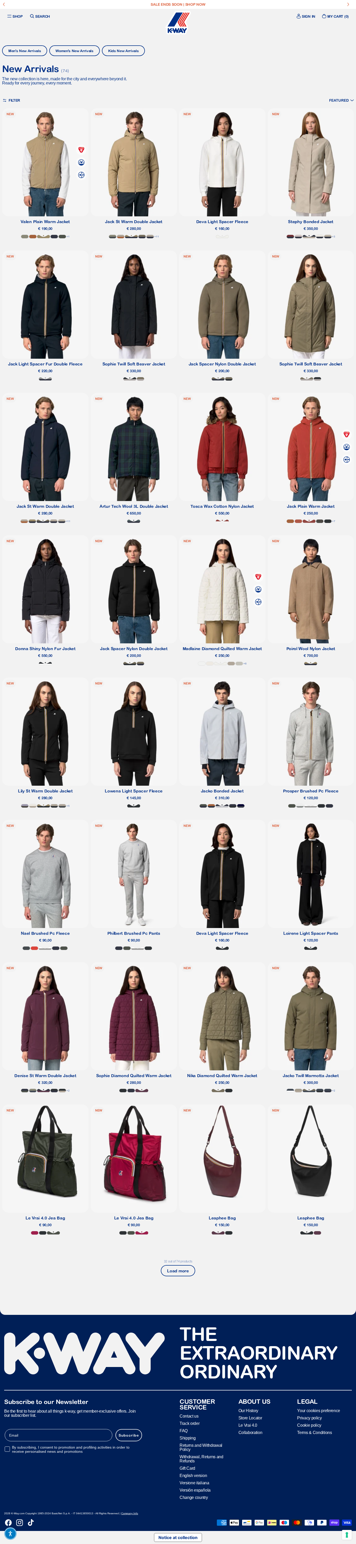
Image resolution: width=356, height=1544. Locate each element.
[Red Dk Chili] (222, 521)
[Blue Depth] (54, 237)
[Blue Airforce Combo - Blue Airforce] (290, 1091)
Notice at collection (178, 1537)
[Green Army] (218, 1091)
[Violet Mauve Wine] (141, 1091)
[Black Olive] (320, 521)
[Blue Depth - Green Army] (142, 237)
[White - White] (202, 664)
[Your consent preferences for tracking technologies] (347, 1535)
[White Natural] (222, 237)
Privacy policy (309, 1418)
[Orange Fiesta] (34, 948)
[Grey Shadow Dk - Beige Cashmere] (62, 806)
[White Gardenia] (210, 664)
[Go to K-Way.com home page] (178, 22)
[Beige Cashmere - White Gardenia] (33, 806)
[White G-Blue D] (320, 237)
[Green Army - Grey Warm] (140, 379)
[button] (341, 100)
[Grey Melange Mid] (300, 806)
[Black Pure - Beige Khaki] (43, 806)
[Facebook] (8, 1522)
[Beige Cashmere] (231, 664)
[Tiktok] (31, 1522)
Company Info (129, 1513)
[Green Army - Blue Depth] (218, 379)
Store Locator (250, 1418)
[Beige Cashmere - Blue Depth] (309, 237)
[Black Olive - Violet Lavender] (25, 806)
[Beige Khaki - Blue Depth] (131, 237)
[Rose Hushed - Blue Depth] (298, 237)
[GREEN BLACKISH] (62, 237)
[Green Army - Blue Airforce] (309, 1091)
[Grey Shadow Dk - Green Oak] (112, 237)
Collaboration (250, 1432)
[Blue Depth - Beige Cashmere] (150, 237)
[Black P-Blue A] (320, 1091)
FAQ (184, 1431)
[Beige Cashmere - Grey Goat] (298, 1091)
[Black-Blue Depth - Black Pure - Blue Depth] (233, 806)
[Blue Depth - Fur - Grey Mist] (45, 379)
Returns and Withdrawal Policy (201, 1447)
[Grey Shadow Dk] (26, 948)
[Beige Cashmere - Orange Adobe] (121, 237)
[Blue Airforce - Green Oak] (33, 1091)
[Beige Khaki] (43, 237)
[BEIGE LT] (239, 664)
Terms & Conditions (314, 1432)
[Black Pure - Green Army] (229, 379)
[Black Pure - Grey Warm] (129, 379)
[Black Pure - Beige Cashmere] (54, 806)
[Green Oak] (25, 237)
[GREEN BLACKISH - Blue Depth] (203, 806)
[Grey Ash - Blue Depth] (222, 806)
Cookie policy (309, 1425)
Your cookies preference (318, 1410)
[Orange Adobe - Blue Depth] (211, 806)
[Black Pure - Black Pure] (328, 521)
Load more (178, 1270)
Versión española (195, 1490)
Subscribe (129, 1435)
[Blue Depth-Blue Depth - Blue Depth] (241, 806)
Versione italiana (194, 1483)
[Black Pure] (321, 806)
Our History (248, 1410)
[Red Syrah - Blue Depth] (290, 237)
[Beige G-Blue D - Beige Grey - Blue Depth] (328, 237)
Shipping (187, 1438)
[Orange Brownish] (298, 521)
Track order (189, 1423)
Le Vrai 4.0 (247, 1425)
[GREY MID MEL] (310, 806)
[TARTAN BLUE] (133, 521)
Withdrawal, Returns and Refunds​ (201, 1459)
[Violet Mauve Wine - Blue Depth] (43, 1091)
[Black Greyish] (45, 664)
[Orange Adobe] (33, 237)
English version (193, 1475)
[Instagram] (19, 1522)
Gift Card (187, 1468)
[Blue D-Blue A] (328, 1091)
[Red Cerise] (35, 1233)
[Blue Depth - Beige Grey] (62, 521)
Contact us (189, 1416)
